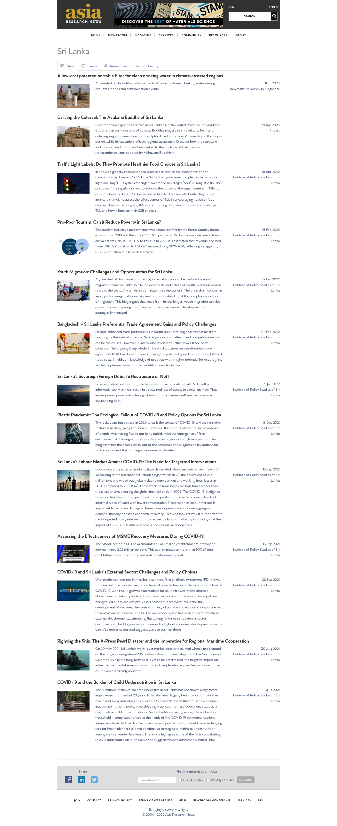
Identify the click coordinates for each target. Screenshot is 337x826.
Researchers (119, 65)
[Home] (84, 13)
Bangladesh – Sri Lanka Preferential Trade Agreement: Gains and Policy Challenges (136, 323)
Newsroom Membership (212, 800)
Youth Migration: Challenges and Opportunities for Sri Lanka (114, 271)
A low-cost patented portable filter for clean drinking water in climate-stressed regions (140, 75)
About (240, 35)
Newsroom (117, 35)
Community (192, 35)
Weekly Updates (222, 779)
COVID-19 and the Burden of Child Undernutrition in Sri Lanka (116, 682)
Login (273, 7)
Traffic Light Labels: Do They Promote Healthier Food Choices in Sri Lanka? (128, 163)
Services (166, 35)
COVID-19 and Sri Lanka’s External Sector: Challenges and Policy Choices (127, 571)
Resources (218, 35)
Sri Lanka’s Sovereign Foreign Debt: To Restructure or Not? (113, 376)
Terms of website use (155, 800)
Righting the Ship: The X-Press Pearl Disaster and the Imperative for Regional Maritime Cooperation (153, 640)
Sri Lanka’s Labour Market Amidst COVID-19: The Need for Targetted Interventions (136, 461)
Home (95, 35)
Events (92, 65)
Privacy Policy (120, 800)
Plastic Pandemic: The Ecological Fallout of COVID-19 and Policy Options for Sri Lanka (139, 414)
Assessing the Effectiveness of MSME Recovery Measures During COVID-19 (130, 536)
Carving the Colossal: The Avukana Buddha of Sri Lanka (110, 117)
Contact (94, 800)
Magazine (143, 35)
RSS (260, 800)
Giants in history (147, 65)
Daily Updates (193, 779)
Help (182, 800)
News (71, 65)
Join (231, 7)
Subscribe (245, 780)
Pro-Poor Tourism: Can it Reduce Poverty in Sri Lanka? (109, 221)
